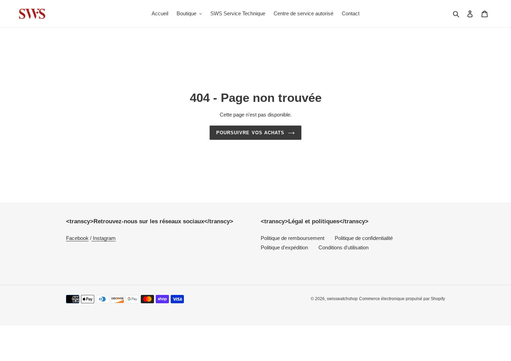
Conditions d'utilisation (343, 247)
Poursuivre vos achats (250, 132)
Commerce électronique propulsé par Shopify (402, 298)
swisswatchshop (342, 298)
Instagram (103, 238)
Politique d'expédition (284, 247)
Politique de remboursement (292, 238)
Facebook (77, 238)
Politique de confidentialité (364, 238)
